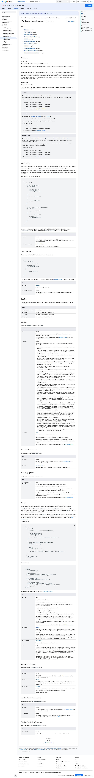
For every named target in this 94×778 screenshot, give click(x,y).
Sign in (91, 1)
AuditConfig (27, 32)
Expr (37, 432)
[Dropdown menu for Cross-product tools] (39, 1)
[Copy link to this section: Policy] (26, 503)
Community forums (41, 759)
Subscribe (79, 775)
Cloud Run (7, 5)
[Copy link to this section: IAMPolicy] (29, 58)
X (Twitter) (77, 763)
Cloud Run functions (18, 5)
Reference (16, 8)
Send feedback (71, 21)
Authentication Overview (40, 108)
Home (22, 17)
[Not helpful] (75, 18)
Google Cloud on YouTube (80, 765)
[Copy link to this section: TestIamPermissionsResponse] (43, 722)
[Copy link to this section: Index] (26, 26)
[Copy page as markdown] (51, 21)
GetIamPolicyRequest (29, 41)
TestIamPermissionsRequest (31, 50)
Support (39, 761)
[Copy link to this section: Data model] (27, 70)
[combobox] (62, 1)
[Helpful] (73, 18)
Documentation (28, 17)
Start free (89, 5)
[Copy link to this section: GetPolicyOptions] (35, 473)
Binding (26, 39)
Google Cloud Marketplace (24, 763)
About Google (21, 772)
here (49, 338)
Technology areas (21, 1)
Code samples (59, 763)
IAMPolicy (26, 29)
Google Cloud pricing (23, 761)
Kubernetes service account (48, 363)
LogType (38, 285)
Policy (25, 46)
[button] (8, 22)
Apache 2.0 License (22, 749)
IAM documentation (63, 337)
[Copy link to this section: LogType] (28, 299)
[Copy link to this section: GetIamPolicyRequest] (37, 450)
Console (74, 1)
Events (76, 761)
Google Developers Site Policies (39, 749)
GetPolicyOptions (28, 43)
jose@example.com (57, 279)
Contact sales (21, 765)
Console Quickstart (42, 13)
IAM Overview (60, 716)
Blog (76, 759)
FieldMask (38, 686)
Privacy (26, 772)
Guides (9, 8)
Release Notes (40, 763)
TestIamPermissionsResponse (31, 53)
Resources (29, 8)
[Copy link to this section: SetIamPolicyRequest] (37, 664)
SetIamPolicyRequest (29, 48)
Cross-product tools (33, 1)
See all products (22, 759)
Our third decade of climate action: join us (52, 772)
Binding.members (44, 293)
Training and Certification (61, 767)
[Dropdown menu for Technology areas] (26, 1)
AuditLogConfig (28, 34)
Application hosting (36, 17)
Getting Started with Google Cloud (63, 761)
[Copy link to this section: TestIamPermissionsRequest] (42, 698)
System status (40, 765)
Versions (35, 8)
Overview (4, 8)
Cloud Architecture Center (61, 765)
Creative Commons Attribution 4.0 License (53, 748)
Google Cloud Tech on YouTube (81, 767)
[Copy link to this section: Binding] (27, 322)
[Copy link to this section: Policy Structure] (29, 82)
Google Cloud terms (39, 772)
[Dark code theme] (74, 180)
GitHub (57, 759)
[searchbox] (9, 12)
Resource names (66, 461)
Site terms (32, 772)
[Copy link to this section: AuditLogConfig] (33, 251)
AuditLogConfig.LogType (30, 36)
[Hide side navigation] (15, 775)
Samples (22, 8)
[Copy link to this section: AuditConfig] (31, 163)
